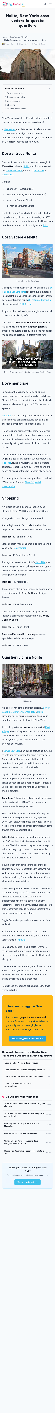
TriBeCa (20, 939)
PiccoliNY (40, 562)
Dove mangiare (12, 101)
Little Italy (39, 170)
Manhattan (9, 129)
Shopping (10, 105)
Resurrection (19, 548)
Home (4, 37)
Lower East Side (14, 170)
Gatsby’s (6, 415)
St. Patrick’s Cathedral (39, 300)
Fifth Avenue (26, 304)
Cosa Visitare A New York (20, 37)
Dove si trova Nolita (14, 93)
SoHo (26, 166)
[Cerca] (45, 4)
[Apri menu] (50, 4)
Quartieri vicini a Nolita (15, 109)
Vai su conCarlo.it (26, 1182)
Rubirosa (6, 462)
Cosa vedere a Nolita (15, 97)
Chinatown (7, 174)
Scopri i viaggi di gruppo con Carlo (27, 1038)
